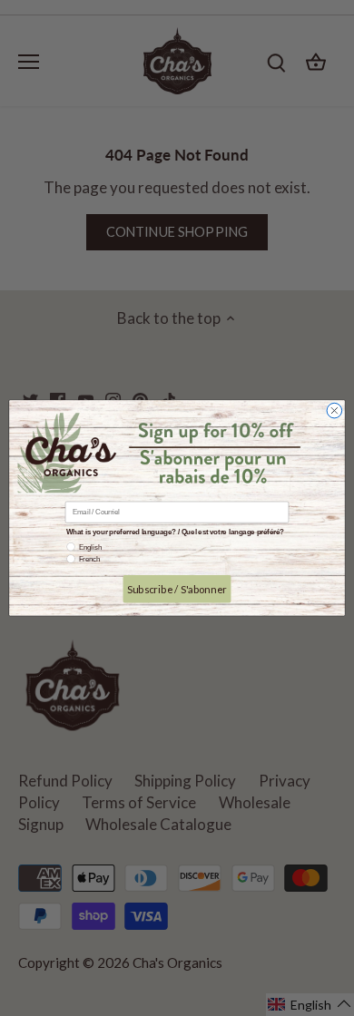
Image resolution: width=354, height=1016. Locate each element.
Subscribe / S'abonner (176, 588)
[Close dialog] (334, 411)
